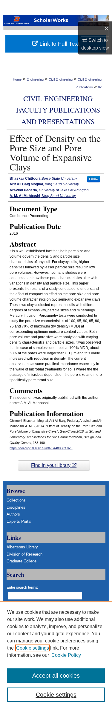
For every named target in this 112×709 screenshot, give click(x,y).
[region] (56, 655)
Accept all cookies (56, 675)
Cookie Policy (66, 655)
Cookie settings (32, 647)
